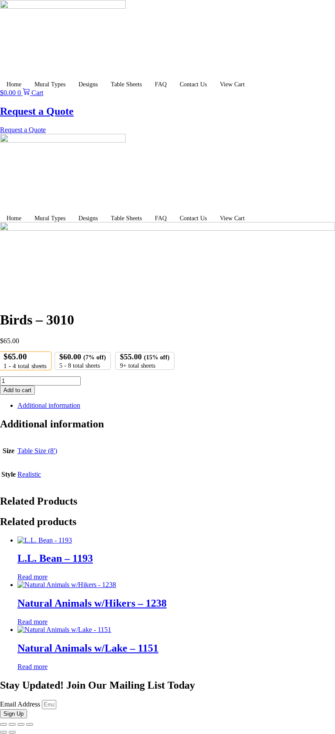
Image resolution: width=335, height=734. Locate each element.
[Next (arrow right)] (12, 732)
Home (14, 84)
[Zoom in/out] (3, 724)
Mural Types (49, 84)
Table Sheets (126, 84)
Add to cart (17, 390)
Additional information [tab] (48, 405)
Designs (88, 84)
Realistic (29, 474)
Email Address (21, 704)
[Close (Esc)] (29, 724)
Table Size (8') (37, 450)
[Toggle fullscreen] (12, 724)
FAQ (161, 84)
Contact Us (193, 84)
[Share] (20, 724)
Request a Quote (37, 111)
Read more (32, 576)
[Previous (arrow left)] (3, 732)
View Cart (232, 84)
